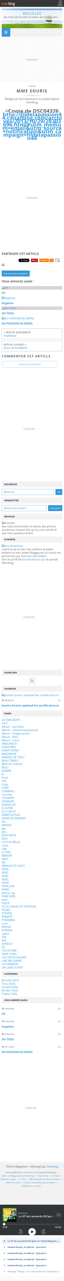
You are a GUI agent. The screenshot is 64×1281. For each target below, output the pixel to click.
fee (4, 822)
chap (5, 784)
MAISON (7, 855)
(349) (9, 994)
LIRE (4, 849)
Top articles (43, 1175)
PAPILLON (8, 886)
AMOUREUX (9, 743)
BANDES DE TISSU (13, 757)
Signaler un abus (8, 1179)
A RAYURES (9, 747)
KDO (5, 838)
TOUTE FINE (9, 950)
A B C (5, 723)
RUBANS (7, 930)
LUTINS (6, 852)
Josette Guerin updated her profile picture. (30, 705)
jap (4, 828)
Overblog (52, 1166)
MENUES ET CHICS (13, 866)
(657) (10, 980)
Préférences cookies (31, 1185)
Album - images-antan (16, 733)
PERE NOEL (9, 896)
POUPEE (7, 913)
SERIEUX (7, 944)
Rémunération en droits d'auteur (45, 1179)
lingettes (8, 1026)
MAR (5, 859)
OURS (5, 883)
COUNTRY (8, 798)
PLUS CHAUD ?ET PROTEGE (19, 906)
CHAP (5, 788)
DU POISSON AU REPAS (17, 1052)
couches (7, 794)
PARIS (5, 889)
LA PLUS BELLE (11, 842)
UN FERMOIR (10, 964)
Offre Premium (13, 1182)
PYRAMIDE (8, 920)
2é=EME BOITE (11, 720)
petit (5, 900)
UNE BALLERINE (12, 961)
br (3, 774)
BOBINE (6, 771)
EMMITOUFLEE (11, 815)
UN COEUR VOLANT (14, 957)
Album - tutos (10, 740)
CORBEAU (8, 791)
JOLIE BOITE (9, 835)
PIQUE (6, 903)
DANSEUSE (9, 805)
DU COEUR (9, 811)
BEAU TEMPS (10, 760)
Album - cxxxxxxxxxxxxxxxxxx (20, 730)
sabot (5, 933)
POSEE (6, 910)
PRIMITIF (7, 917)
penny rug (8, 893)
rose (5, 923)
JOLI (4, 832)
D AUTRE (7, 808)
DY (3, 1014)
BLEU (5, 767)
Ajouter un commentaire (30, 364)
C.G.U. (23, 1179)
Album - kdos (10, 737)
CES (4, 781)
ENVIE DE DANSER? (14, 818)
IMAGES (7, 825)
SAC (4, 937)
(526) (8, 984)
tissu (32, 86)
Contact (56, 1175)
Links (5, 845)
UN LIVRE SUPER (12, 967)
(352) (10, 990)
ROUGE (6, 927)
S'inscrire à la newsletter (16, 273)
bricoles (32, 13)
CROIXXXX (8, 801)
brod (5, 777)
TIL (3, 947)
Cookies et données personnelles (39, 1182)
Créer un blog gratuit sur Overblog (17, 1175)
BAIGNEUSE (9, 754)
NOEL (5, 869)
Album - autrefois (13, 727)
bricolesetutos (31, 559)
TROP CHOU (9, 954)
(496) (10, 987)
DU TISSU (8, 1039)
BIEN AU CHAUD (12, 764)
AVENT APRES (10, 750)
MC (4, 862)
